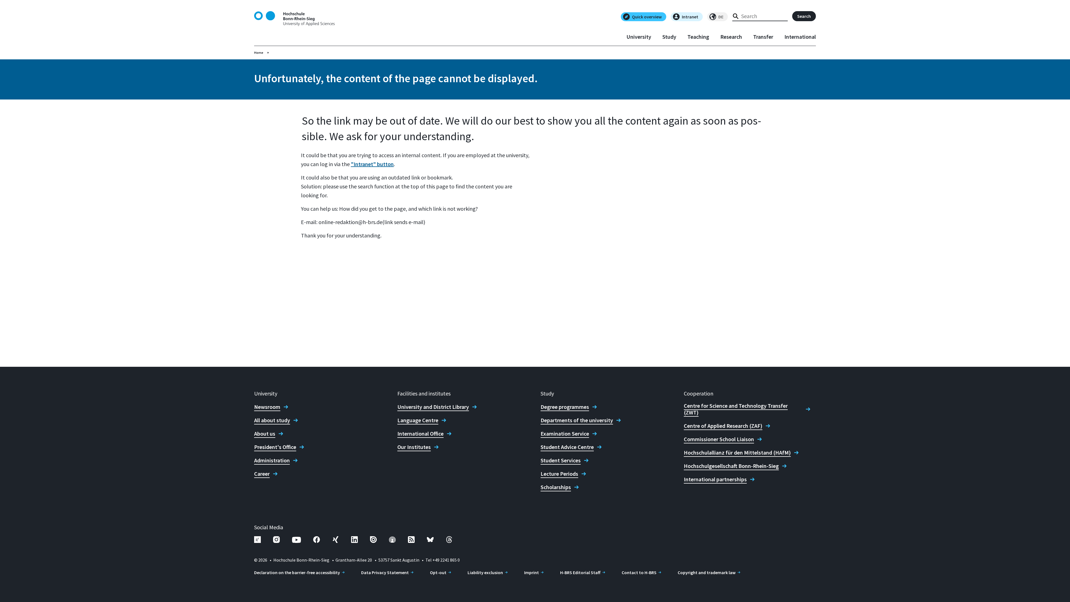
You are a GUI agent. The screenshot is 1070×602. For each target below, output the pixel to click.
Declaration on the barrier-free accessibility (297, 572)
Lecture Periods (559, 473)
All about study (272, 420)
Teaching (698, 36)
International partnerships (715, 479)
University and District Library (433, 407)
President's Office (275, 447)
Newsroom (267, 407)
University (638, 36)
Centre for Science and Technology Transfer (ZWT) (736, 409)
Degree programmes (565, 407)
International (800, 36)
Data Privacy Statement (385, 572)
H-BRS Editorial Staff (580, 572)
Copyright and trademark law (707, 572)
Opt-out (438, 572)
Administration (272, 460)
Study (669, 36)
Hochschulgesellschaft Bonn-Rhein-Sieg (731, 466)
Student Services (561, 460)
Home (258, 52)
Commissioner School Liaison (719, 439)
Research (731, 36)
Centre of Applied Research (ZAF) (723, 426)
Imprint (531, 572)
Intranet (690, 17)
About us (264, 433)
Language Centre (417, 420)
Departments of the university (577, 420)
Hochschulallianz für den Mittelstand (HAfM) (737, 452)
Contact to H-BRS (639, 572)
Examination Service (565, 433)
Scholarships (556, 487)
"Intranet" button (372, 164)
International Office (420, 433)
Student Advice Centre (567, 447)
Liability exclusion (485, 572)
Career (262, 473)
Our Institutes (414, 447)
